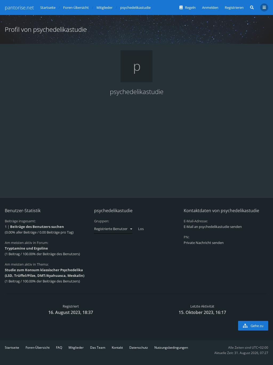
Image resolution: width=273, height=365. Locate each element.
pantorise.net (19, 7)
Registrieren (234, 7)
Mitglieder (76, 347)
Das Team (97, 347)
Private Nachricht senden (204, 242)
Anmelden (210, 7)
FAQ (59, 347)
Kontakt (117, 347)
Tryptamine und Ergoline (26, 248)
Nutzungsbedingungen (171, 347)
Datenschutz (138, 347)
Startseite (12, 347)
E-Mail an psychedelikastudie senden (213, 226)
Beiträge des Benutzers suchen (37, 226)
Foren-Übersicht (38, 347)
